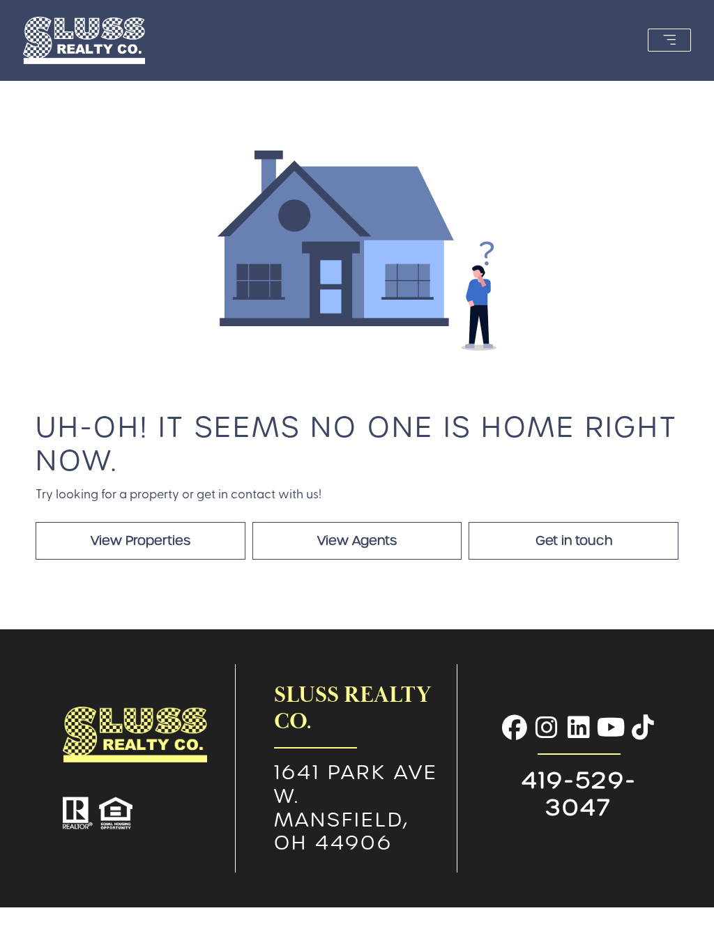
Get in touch (574, 540)
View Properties (140, 540)
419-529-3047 (579, 793)
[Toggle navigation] (669, 40)
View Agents (357, 540)
